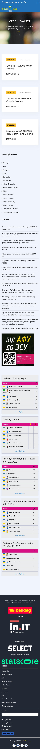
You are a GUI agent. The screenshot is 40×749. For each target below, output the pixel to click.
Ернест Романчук (14, 443)
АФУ (4, 166)
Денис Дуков (13, 554)
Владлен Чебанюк (11, 407)
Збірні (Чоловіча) (9, 198)
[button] (38, 2)
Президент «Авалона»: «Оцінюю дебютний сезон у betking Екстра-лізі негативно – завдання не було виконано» (19, 306)
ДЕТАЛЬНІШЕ (11, 74)
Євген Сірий (9, 565)
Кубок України (8, 205)
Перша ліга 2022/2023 (10, 209)
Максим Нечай (13, 489)
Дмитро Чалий (10, 473)
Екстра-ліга (7, 180)
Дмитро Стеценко (15, 403)
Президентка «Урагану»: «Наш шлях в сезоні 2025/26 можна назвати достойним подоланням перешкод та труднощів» (18, 276)
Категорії (6, 729)
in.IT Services (26, 741)
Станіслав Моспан (15, 485)
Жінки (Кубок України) (10, 187)
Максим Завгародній (12, 558)
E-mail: (4, 711)
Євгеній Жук (13, 396)
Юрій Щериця (13, 481)
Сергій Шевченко (14, 531)
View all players (20, 412)
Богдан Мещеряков (15, 431)
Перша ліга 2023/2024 (10, 212)
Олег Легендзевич (15, 435)
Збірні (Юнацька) (9, 202)
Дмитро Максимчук (15, 427)
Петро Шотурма (14, 523)
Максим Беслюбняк (15, 562)
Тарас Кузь (12, 470)
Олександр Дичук (14, 400)
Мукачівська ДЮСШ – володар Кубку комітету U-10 (20, 328)
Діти (4, 173)
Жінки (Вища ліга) (9, 184)
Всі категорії (8, 726)
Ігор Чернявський (14, 512)
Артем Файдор (13, 439)
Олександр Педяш (15, 527)
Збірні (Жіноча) (8, 194)
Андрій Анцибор (14, 477)
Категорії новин (7, 723)
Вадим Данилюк (14, 516)
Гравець (5, 383)
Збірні (5, 191)
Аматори (6, 163)
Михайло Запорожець (16, 446)
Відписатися (8, 720)
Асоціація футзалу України (14, 2)
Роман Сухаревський (12, 569)
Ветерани (6, 170)
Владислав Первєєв (15, 386)
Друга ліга (6, 177)
